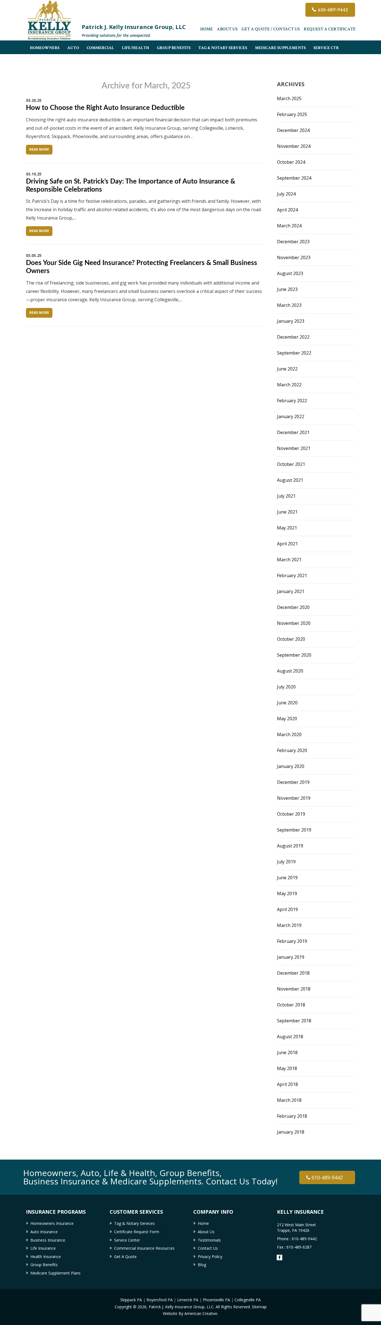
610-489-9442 (333, 9)
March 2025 (289, 98)
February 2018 (292, 1116)
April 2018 (287, 1084)
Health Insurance (45, 1256)
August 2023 (290, 273)
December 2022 (293, 337)
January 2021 (290, 591)
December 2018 (293, 973)
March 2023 (289, 305)
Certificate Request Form (136, 1231)
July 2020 (286, 687)
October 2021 (291, 464)
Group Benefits (44, 1264)
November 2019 (293, 798)
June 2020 (287, 703)
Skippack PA (131, 1299)
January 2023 (290, 321)
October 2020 (291, 639)
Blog (202, 1264)
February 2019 (292, 941)
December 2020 (293, 607)
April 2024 (287, 210)
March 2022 (289, 385)
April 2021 (287, 544)
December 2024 (293, 130)
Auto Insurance (44, 1231)
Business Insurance (47, 1240)
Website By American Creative (190, 1313)
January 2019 (290, 957)
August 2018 (290, 1037)
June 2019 (287, 877)
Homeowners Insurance (52, 1223)
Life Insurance (43, 1248)
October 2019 (291, 814)
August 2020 (290, 671)
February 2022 (292, 400)
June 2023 (287, 289)
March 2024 (289, 226)
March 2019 (289, 925)
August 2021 (290, 480)
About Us (227, 29)
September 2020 (294, 655)
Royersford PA (159, 1299)
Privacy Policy (210, 1256)
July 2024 (286, 194)
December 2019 (293, 782)
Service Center (127, 1240)
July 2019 (286, 862)
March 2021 (289, 559)
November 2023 (293, 257)
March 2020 (289, 734)
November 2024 (293, 146)
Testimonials (209, 1240)
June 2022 (287, 369)
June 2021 (287, 512)
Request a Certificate (330, 29)
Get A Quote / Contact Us (271, 29)
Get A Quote (125, 1256)
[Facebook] (279, 1257)
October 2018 (291, 1005)
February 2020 (292, 750)
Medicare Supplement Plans (55, 1273)
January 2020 (290, 766)
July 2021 (286, 496)
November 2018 (293, 989)
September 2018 (294, 1021)
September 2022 (294, 353)
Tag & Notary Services (134, 1223)
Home (206, 29)
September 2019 (294, 830)
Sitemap (259, 1306)
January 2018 (290, 1132)
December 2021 (293, 432)
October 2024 (291, 162)
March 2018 (289, 1100)
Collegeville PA (248, 1299)
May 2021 (287, 528)
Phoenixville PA (216, 1299)
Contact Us (208, 1248)
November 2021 (293, 448)
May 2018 (287, 1068)
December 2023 (293, 241)
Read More (39, 149)
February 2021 (292, 575)
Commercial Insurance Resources (144, 1248)
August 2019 (290, 846)
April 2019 (287, 909)
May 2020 (287, 719)
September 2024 (294, 178)
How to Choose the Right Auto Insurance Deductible (105, 108)
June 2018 (287, 1052)
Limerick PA (187, 1299)
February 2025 (292, 114)
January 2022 (290, 416)
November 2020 (293, 623)
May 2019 (287, 893)
